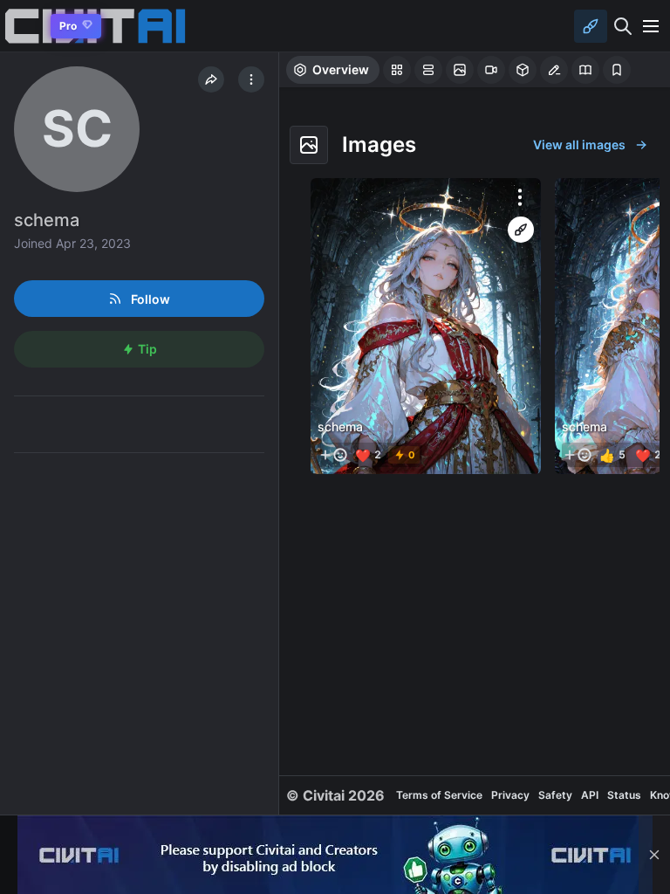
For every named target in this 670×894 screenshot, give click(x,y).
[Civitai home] (22, 25)
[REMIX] (521, 230)
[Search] (623, 26)
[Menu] (651, 26)
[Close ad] (654, 854)
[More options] (520, 197)
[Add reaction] (333, 454)
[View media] (426, 326)
